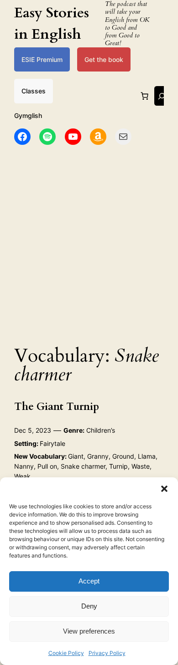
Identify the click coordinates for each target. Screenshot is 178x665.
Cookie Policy (66, 653)
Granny (98, 456)
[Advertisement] (89, 242)
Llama (147, 456)
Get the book (103, 59)
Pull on (47, 466)
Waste (140, 466)
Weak (22, 476)
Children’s (100, 430)
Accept (89, 581)
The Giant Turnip (56, 406)
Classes (33, 91)
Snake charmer (83, 466)
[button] (164, 488)
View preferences (89, 631)
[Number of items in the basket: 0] (144, 96)
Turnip (118, 466)
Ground (123, 456)
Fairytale (52, 443)
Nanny (24, 466)
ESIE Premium (42, 59)
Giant (76, 456)
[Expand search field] (161, 96)
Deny (89, 606)
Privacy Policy (107, 653)
